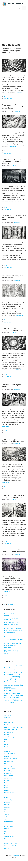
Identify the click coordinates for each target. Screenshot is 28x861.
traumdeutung (8, 98)
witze (6, 703)
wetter (20, 700)
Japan (15, 674)
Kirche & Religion (9, 771)
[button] (20, 8)
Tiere (5, 819)
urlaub (6, 695)
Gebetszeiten (8, 751)
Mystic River (7, 647)
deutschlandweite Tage (11, 729)
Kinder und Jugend (9, 768)
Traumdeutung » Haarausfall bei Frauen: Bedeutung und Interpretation (13, 276)
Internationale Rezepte (11, 758)
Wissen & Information (10, 843)
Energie (6, 734)
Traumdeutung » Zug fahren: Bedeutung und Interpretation (13, 440)
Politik (6, 797)
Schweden (17, 683)
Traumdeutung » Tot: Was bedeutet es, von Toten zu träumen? (12, 161)
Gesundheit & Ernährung (11, 754)
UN (5, 824)
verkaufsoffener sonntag (12, 698)
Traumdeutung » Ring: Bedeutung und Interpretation (13, 329)
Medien (6, 783)
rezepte (20, 681)
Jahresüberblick (8, 761)
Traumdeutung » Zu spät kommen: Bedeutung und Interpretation (11, 385)
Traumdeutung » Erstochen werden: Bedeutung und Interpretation (12, 50)
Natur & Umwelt (9, 792)
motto (10, 676)
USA (10, 695)
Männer (6, 780)
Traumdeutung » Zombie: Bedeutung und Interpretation (13, 551)
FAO (5, 739)
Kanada (18, 674)
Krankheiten (7, 773)
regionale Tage (8, 800)
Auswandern (7, 720)
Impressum (16, 855)
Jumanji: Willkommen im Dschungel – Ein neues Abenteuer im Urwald (13, 651)
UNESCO (6, 829)
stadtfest (13, 688)
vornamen (8, 700)
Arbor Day (7, 717)
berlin (15, 666)
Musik (6, 788)
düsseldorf (19, 667)
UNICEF (6, 831)
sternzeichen (9, 690)
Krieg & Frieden (8, 775)
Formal (6, 744)
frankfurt (14, 670)
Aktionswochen (8, 715)
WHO (5, 841)
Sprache (6, 814)
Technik (6, 817)
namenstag (16, 677)
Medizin (6, 785)
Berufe (6, 725)
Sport (5, 812)
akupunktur (6, 666)
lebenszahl (6, 677)
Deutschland (8, 668)
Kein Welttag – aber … (10, 766)
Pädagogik (15, 681)
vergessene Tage (9, 836)
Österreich (16, 703)
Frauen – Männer (9, 749)
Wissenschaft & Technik (11, 846)
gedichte (8, 672)
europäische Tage (9, 737)
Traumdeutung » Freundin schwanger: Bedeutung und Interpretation (12, 107)
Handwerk (7, 756)
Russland (6, 683)
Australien (12, 666)
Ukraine (18, 693)
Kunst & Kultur (8, 778)
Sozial (5, 96)
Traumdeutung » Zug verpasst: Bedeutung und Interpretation (13, 496)
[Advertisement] (14, 26)
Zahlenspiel (7, 848)
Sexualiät (7, 807)
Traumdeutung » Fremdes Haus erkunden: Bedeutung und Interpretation (14, 218)
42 (8, 604)
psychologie (8, 681)
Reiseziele (7, 802)
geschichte (15, 672)
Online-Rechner (8, 795)
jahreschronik (9, 675)
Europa (5, 670)
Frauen (6, 746)
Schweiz (21, 683)
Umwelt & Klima (8, 821)
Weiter (13, 604)
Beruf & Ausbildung (9, 722)
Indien (21, 672)
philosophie (14, 679)
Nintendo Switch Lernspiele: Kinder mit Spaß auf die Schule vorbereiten (13, 624)
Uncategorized (8, 826)
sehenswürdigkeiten (11, 685)
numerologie (7, 679)
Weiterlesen (18, 92)
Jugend (6, 763)
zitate (11, 702)
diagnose (14, 668)
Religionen (7, 804)
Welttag (15, 700)
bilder (20, 666)
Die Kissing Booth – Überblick (12, 628)
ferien (10, 670)
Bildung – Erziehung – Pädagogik (13, 727)
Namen (6, 790)
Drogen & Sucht (8, 732)
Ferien (6, 742)
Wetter (6, 838)
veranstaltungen (18, 695)
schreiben (11, 683)
